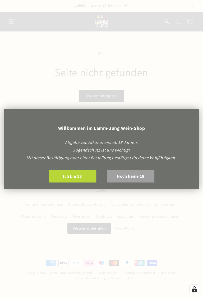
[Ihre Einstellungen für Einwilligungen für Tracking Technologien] (194, 289)
